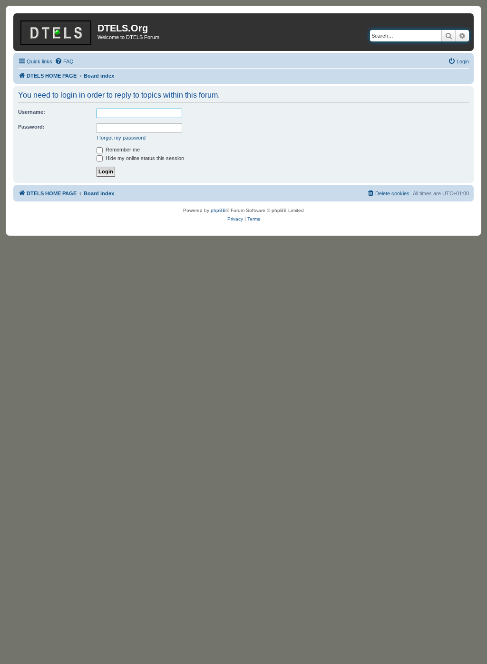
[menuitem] (64, 61)
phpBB (218, 210)
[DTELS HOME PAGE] (56, 31)
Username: (31, 112)
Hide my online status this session (144, 158)
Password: (31, 127)
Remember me (122, 149)
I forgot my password (121, 138)
